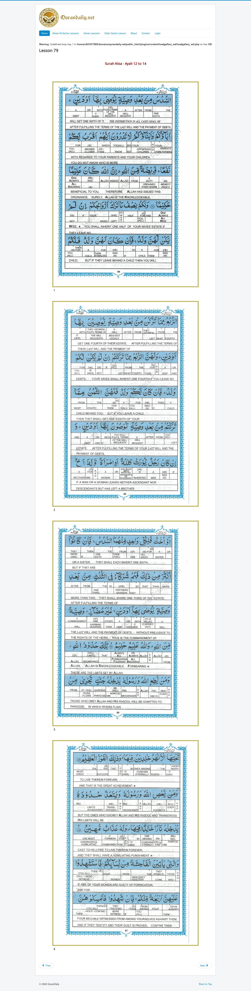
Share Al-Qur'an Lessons (65, 33)
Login (157, 33)
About (134, 33)
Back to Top (205, 984)
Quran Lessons (92, 33)
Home (44, 33)
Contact (146, 33)
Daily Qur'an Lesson (115, 33)
